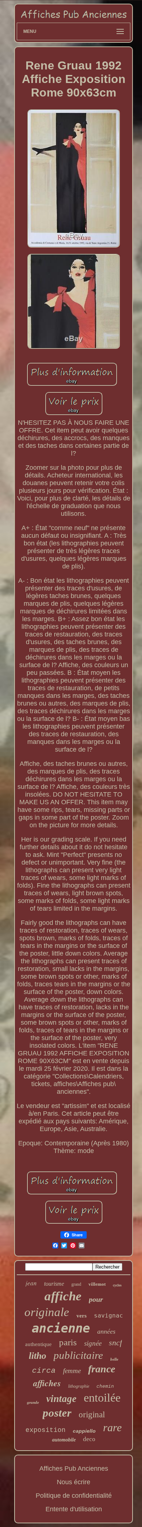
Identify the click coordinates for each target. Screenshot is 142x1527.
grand (76, 1284)
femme (72, 1371)
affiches (47, 1383)
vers (81, 1316)
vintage (61, 1398)
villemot (97, 1284)
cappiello (84, 1431)
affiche (63, 1296)
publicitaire (78, 1355)
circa (44, 1371)
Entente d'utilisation (74, 1509)
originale (46, 1312)
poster (57, 1412)
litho (37, 1355)
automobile (64, 1440)
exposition (45, 1430)
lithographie (78, 1386)
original (92, 1414)
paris (68, 1342)
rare (112, 1427)
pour (96, 1299)
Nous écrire (73, 1482)
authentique (38, 1344)
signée (93, 1343)
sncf (115, 1342)
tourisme (54, 1284)
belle (114, 1359)
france (101, 1369)
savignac (108, 1315)
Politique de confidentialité (74, 1495)
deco (89, 1439)
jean (31, 1283)
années (106, 1331)
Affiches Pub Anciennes (73, 1468)
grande (33, 1402)
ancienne (61, 1328)
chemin (105, 1386)
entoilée (102, 1397)
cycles (117, 1285)
